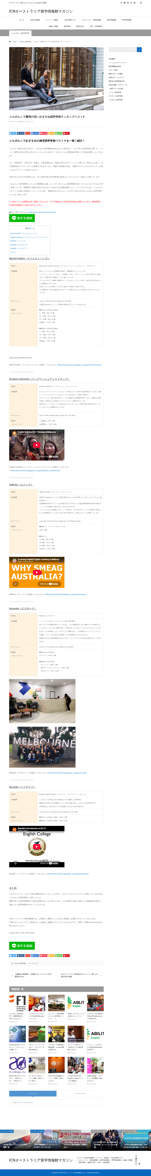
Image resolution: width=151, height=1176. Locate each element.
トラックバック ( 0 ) (80, 1093)
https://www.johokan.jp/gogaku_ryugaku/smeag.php (66, 594)
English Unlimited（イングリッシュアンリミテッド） (29, 237)
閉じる (32, 228)
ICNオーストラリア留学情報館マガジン (41, 11)
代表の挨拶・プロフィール (118, 85)
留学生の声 (80, 26)
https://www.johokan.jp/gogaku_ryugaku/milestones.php (79, 365)
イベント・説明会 (52, 20)
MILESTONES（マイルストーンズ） (24, 233)
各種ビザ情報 (53, 26)
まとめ (12, 252)
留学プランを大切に (117, 88)
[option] (15, 1140)
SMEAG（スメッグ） (18, 241)
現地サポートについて (116, 77)
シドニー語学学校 (115, 92)
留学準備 (67, 26)
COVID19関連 (35, 20)
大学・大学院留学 (96, 26)
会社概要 (112, 59)
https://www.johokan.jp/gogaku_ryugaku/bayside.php (68, 874)
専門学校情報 (127, 20)
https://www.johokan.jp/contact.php (42, 212)
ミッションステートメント (118, 63)
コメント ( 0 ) (32, 1093)
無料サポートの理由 (116, 74)
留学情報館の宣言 (115, 66)
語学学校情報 (111, 20)
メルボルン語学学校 (20, 33)
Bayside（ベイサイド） (19, 248)
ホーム (21, 20)
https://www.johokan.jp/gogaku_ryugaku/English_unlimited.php (35, 470)
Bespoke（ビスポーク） (19, 245)
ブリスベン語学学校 (116, 96)
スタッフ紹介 (113, 70)
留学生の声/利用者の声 (117, 81)
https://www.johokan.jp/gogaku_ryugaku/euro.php (67, 773)
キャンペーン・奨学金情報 (91, 20)
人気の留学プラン (70, 20)
